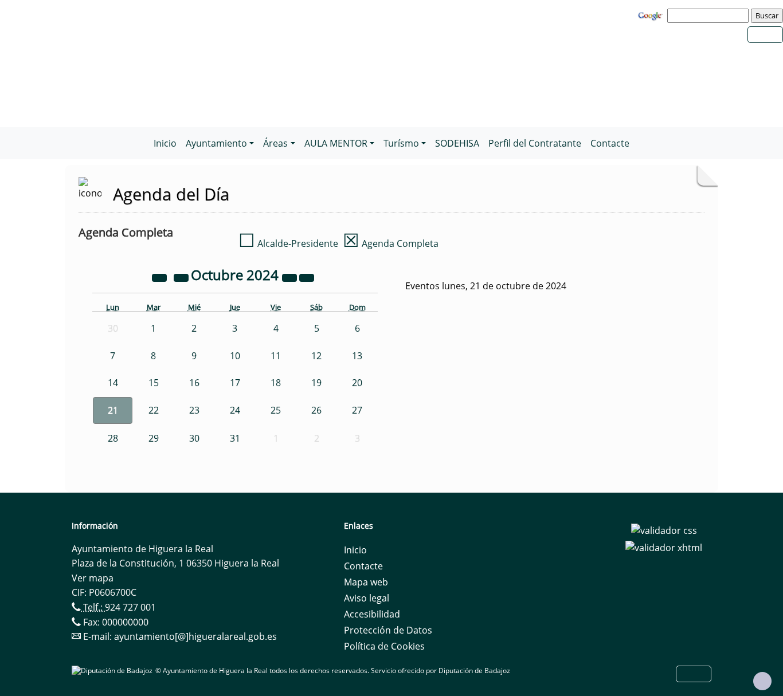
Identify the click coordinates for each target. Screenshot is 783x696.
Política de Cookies (384, 646)
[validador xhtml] (663, 546)
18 (276, 382)
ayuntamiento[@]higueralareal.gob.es (195, 636)
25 (276, 410)
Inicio (165, 143)
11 (276, 355)
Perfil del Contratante (534, 143)
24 (235, 410)
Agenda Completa (391, 243)
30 (194, 438)
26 (316, 410)
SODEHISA (457, 143)
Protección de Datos (388, 630)
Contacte (609, 143)
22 (153, 410)
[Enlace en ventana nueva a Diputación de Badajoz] (113, 670)
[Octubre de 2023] (160, 276)
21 (113, 410)
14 (113, 382)
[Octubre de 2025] (290, 276)
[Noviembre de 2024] (306, 276)
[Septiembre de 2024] (182, 276)
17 (235, 382)
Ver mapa (92, 578)
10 (235, 355)
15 (153, 382)
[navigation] (709, 15)
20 (357, 382)
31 (235, 438)
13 (357, 355)
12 (316, 355)
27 (357, 410)
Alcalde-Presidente (288, 243)
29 (153, 438)
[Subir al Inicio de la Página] (762, 681)
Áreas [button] (275, 143)
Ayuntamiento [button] (216, 143)
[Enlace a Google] (651, 15)
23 (194, 410)
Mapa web (366, 582)
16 (194, 382)
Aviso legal (366, 598)
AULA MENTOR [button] (335, 143)
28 (113, 438)
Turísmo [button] (401, 143)
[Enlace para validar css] (664, 529)
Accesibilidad (372, 614)
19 (316, 382)
